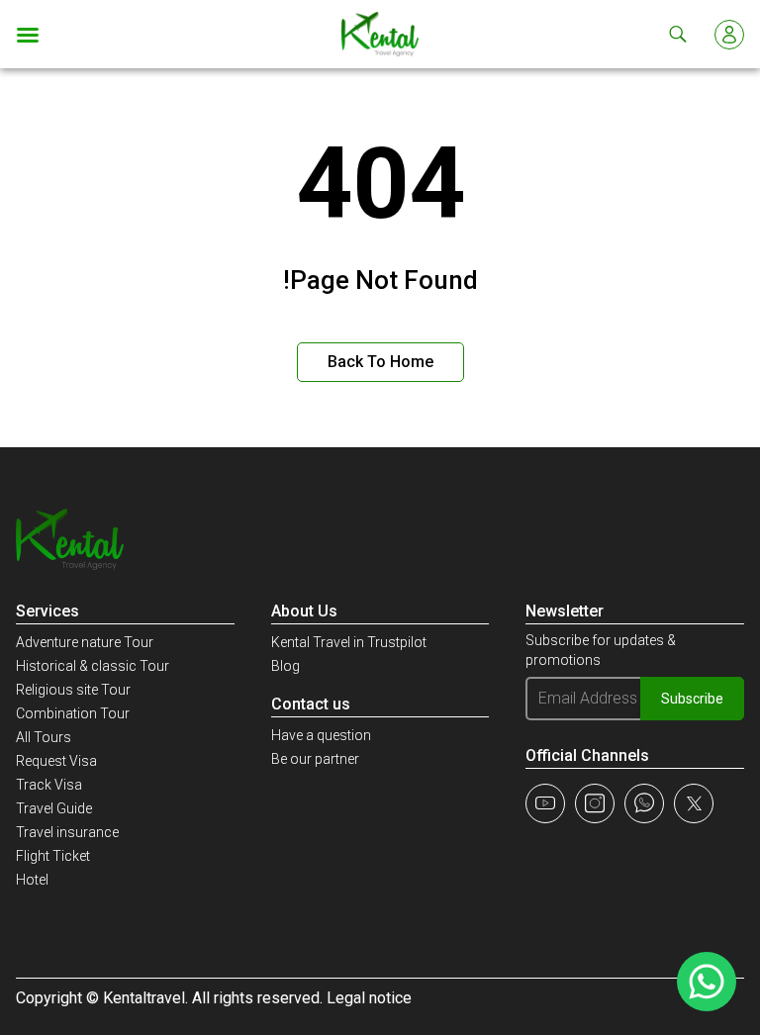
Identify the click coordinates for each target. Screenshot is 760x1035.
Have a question (321, 735)
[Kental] (380, 34)
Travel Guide (54, 808)
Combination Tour (73, 713)
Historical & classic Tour (92, 666)
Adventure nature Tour (84, 642)
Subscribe (692, 698)
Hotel (32, 880)
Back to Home (380, 361)
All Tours (43, 737)
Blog (285, 666)
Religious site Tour (73, 690)
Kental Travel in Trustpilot (349, 642)
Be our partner (315, 759)
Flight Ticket (53, 856)
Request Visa (56, 761)
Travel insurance (67, 832)
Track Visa (49, 785)
